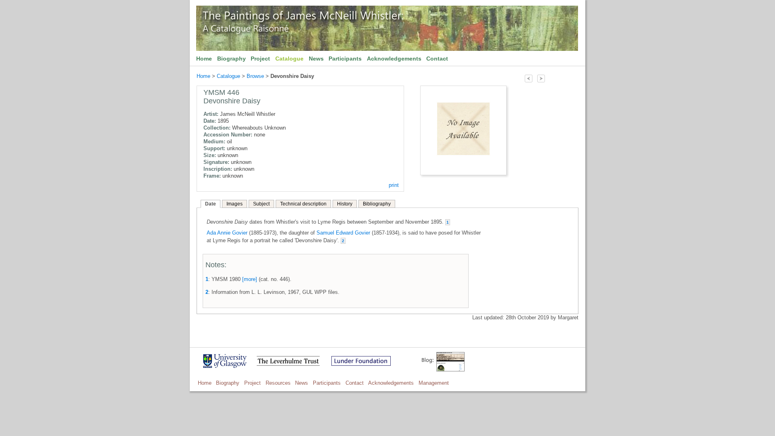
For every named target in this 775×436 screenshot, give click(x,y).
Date (210, 204)
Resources (278, 383)
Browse (255, 76)
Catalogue (289, 58)
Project (260, 58)
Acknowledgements (394, 58)
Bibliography (377, 204)
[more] (249, 279)
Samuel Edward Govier (343, 233)
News (316, 58)
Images (234, 204)
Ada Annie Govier (227, 233)
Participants (345, 58)
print (394, 185)
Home (204, 58)
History (344, 204)
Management (434, 383)
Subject (261, 204)
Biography (231, 58)
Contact (437, 58)
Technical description (303, 204)
